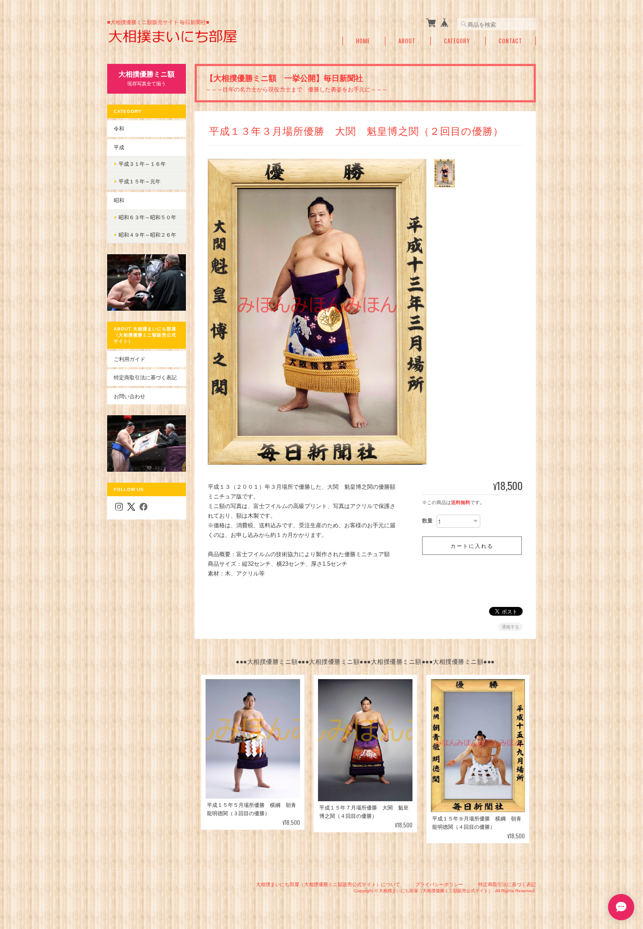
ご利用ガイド (129, 359)
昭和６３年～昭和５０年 (147, 217)
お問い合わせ (129, 396)
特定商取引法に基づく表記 (145, 377)
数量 (427, 521)
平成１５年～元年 (140, 181)
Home (363, 41)
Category (457, 41)
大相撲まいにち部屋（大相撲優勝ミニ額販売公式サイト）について (328, 884)
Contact (510, 41)
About (407, 41)
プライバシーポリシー (439, 884)
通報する (510, 626)
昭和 (119, 200)
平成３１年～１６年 (142, 164)
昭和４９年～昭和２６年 (147, 235)
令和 (119, 128)
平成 (119, 147)
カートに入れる (472, 545)
